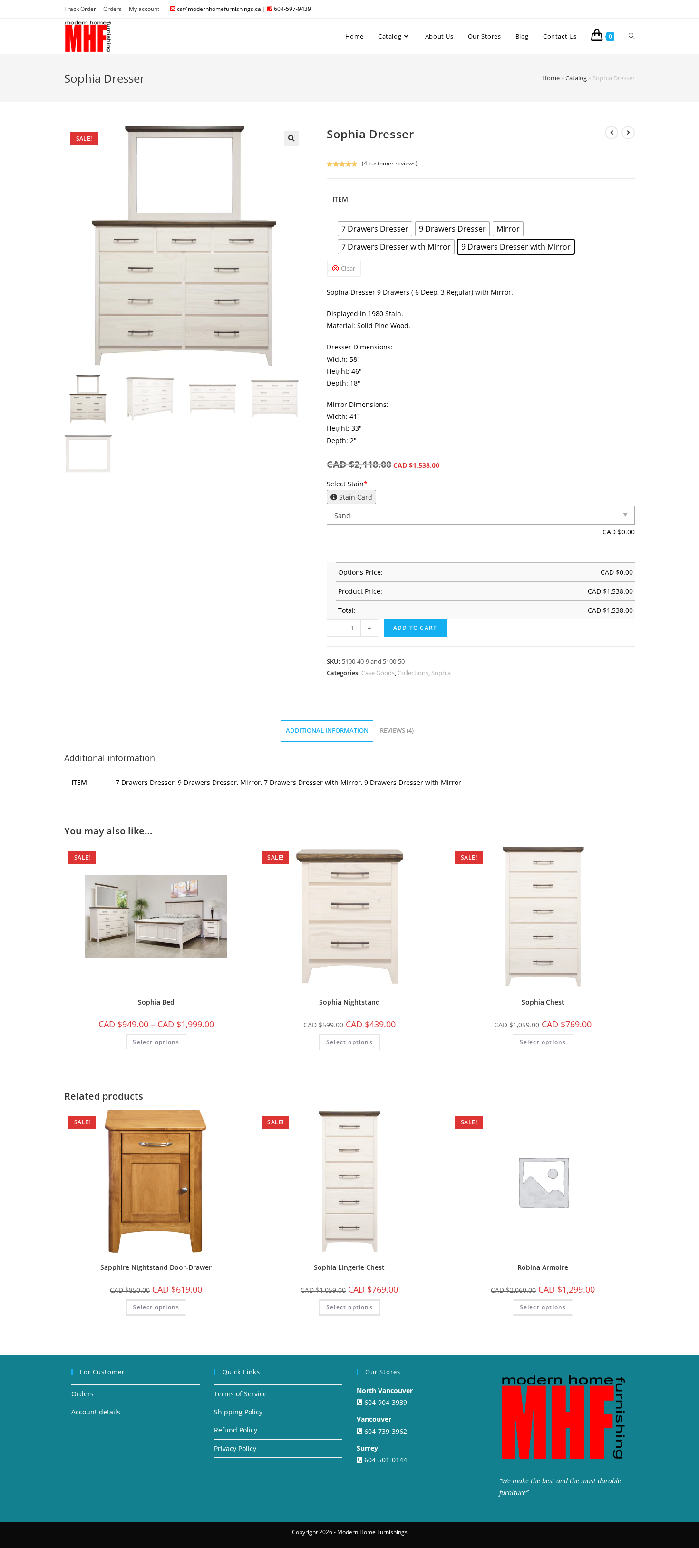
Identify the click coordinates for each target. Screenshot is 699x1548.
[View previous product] (611, 132)
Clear (348, 268)
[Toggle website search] (631, 36)
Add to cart (415, 628)
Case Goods (378, 672)
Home (551, 78)
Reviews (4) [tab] (397, 730)
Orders (112, 9)
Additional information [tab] (327, 730)
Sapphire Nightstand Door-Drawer (156, 1267)
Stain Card (354, 497)
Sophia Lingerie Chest (349, 1267)
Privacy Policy (235, 1448)
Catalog (576, 78)
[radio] (375, 229)
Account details (95, 1411)
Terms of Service (240, 1393)
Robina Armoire (542, 1267)
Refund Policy (235, 1429)
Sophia (441, 672)
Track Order (80, 9)
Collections (413, 672)
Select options (156, 1042)
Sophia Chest (543, 1001)
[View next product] (628, 132)
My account (144, 9)
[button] (291, 138)
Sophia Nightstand (349, 1001)
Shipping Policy (238, 1411)
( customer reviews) (389, 163)
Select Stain (349, 490)
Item (340, 198)
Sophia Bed (156, 1001)
